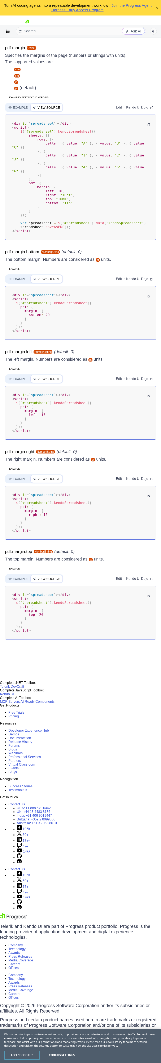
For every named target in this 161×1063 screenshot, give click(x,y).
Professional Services (24, 757)
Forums (14, 745)
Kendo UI (7, 694)
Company (15, 945)
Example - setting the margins (28, 97)
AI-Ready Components (38, 701)
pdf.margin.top (18, 551)
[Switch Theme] (153, 31)
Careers (14, 964)
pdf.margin (15, 47)
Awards (14, 953)
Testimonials (17, 790)
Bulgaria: (36, 819)
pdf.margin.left (18, 351)
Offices (13, 968)
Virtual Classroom (21, 764)
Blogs (12, 749)
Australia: (37, 823)
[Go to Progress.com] (13, 918)
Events (13, 768)
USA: (34, 808)
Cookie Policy (114, 1042)
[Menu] (8, 31)
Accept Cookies (22, 1055)
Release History (20, 742)
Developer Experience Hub (28, 730)
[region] (80, 1046)
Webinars (15, 753)
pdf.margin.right (19, 451)
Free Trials (16, 712)
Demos (13, 734)
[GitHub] (19, 857)
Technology (17, 949)
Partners (14, 760)
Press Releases (20, 956)
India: (34, 815)
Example (14, 269)
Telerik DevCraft (12, 686)
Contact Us (16, 804)
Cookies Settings (62, 1055)
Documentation (19, 738)
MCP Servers (10, 701)
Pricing (13, 716)
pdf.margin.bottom (22, 251)
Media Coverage (20, 960)
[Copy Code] (148, 124)
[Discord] (19, 862)
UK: (33, 812)
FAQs (12, 772)
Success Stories (20, 786)
